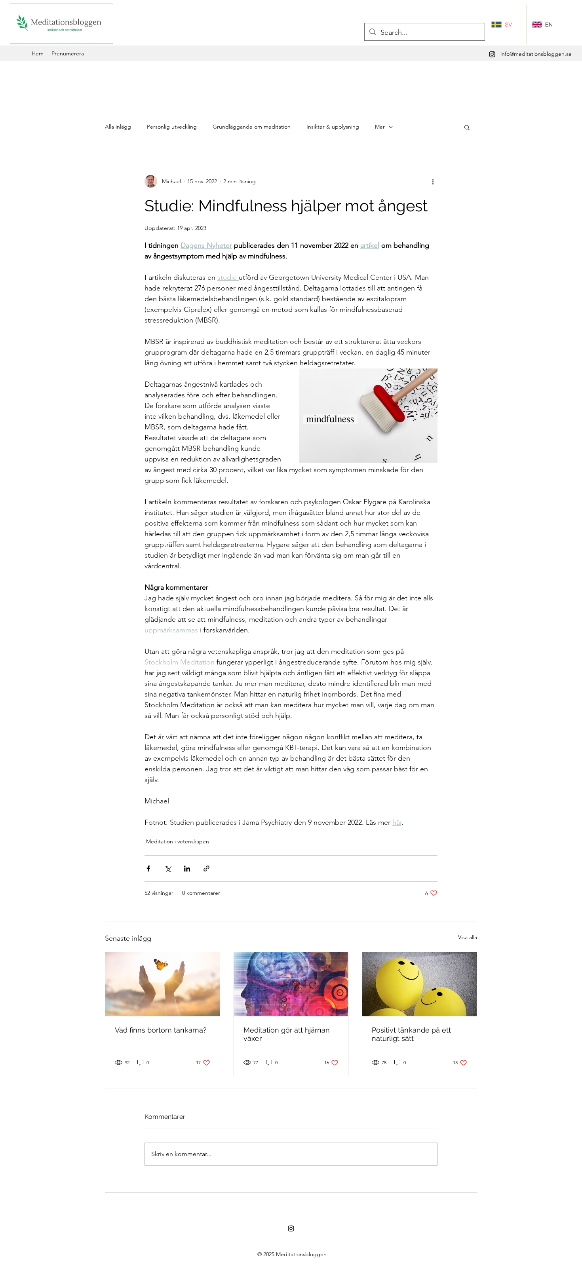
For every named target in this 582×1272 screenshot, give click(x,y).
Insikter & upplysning (332, 126)
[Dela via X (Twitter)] (167, 868)
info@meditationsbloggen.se (536, 53)
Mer (380, 126)
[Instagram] (492, 54)
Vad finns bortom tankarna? (161, 1030)
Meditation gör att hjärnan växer (286, 1034)
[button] (467, 127)
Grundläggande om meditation (252, 126)
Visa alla (467, 937)
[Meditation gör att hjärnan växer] (291, 984)
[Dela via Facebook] (148, 868)
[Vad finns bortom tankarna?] (162, 984)
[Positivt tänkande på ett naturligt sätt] (419, 984)
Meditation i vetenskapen (177, 841)
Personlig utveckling (172, 126)
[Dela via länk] (206, 868)
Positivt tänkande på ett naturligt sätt (411, 1034)
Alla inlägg (118, 126)
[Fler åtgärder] (432, 181)
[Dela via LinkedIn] (187, 868)
